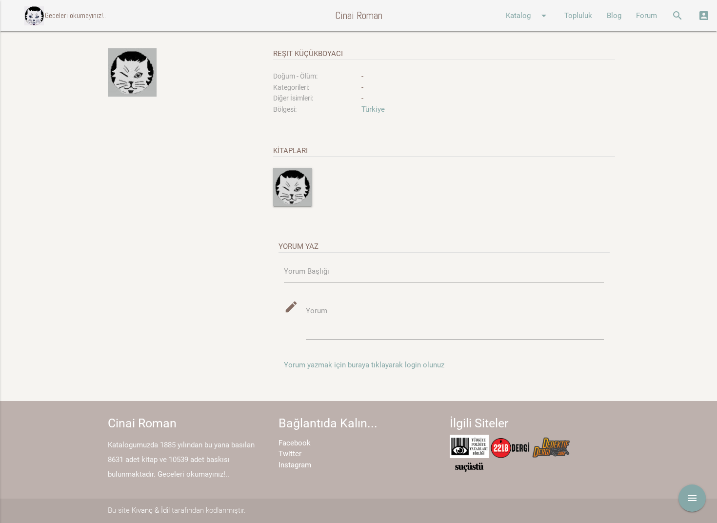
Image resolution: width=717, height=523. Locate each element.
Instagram (295, 465)
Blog (614, 15)
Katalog (528, 15)
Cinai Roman (358, 15)
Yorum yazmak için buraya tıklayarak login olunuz (364, 365)
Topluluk (578, 15)
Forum (646, 15)
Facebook (295, 443)
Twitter (290, 453)
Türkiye (373, 109)
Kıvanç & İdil (151, 510)
